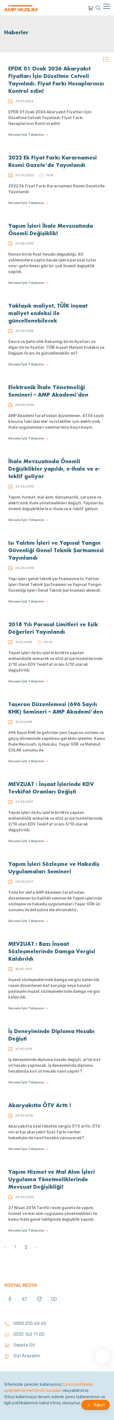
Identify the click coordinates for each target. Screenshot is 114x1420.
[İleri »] (37, 1247)
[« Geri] (5, 1247)
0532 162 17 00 (28, 1334)
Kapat (99, 1405)
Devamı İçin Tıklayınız (26, 135)
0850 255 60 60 (29, 1323)
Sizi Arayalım (26, 1355)
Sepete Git (23, 1345)
